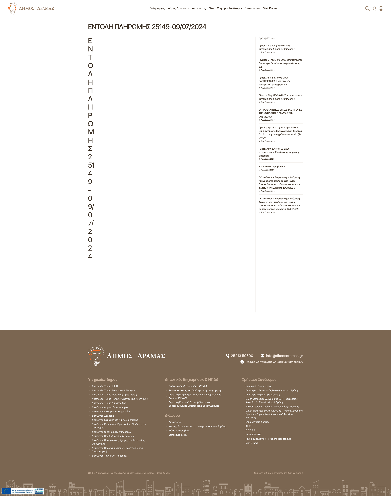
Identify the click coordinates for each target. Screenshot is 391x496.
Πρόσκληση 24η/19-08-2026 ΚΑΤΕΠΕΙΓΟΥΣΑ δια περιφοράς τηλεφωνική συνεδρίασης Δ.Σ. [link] (275, 81)
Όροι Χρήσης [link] (164, 473)
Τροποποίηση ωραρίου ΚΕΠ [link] (272, 166)
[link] (31, 8)
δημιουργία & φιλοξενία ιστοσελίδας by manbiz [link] (278, 473)
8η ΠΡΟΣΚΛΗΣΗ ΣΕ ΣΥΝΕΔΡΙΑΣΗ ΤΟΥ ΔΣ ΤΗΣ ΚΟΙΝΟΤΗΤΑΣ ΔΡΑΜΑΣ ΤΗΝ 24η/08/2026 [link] (280, 113)
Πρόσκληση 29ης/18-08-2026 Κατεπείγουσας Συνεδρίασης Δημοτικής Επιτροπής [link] (279, 152)
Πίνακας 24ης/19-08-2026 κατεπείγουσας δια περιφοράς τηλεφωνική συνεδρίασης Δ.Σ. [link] (281, 63)
